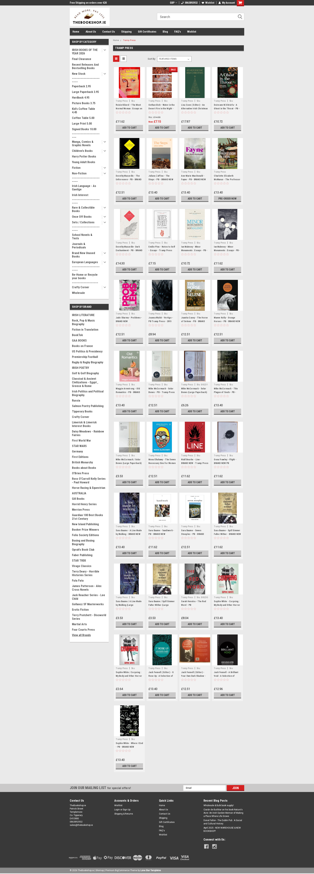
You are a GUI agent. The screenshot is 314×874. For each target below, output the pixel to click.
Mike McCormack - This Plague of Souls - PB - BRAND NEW (226, 392)
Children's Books (82, 151)
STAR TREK (79, 560)
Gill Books (78, 498)
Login (117, 809)
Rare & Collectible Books (83, 209)
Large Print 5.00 (82, 123)
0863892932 (191, 2)
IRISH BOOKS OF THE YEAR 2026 (85, 51)
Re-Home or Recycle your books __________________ (85, 278)
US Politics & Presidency (87, 351)
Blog (165, 31)
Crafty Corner (80, 287)
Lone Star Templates (150, 870)
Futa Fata (78, 580)
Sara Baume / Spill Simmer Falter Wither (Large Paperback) (161, 605)
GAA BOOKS (79, 340)
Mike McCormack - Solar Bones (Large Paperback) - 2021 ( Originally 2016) (194, 392)
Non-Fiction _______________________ (86, 177)
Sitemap (100, 870)
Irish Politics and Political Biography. (88, 393)
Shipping (126, 31)
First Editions (80, 457)
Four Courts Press (83, 629)
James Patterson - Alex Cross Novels (86, 587)
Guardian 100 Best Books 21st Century (87, 516)
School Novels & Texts (82, 236)
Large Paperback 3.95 (85, 92)
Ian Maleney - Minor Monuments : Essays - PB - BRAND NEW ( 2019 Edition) (194, 250)
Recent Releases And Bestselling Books (85, 66)
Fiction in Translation (85, 329)
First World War (81, 440)
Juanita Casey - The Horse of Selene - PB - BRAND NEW (194, 321)
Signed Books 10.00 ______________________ (86, 132)
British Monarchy (82, 462)
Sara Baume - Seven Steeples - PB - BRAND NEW (192, 534)
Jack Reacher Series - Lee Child (88, 596)
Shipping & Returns (123, 814)
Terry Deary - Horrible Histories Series (85, 573)
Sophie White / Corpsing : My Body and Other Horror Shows (129, 676)
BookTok (77, 335)
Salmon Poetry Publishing (88, 406)
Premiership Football (85, 357)
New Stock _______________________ (86, 77)
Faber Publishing (82, 555)
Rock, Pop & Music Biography (83, 322)
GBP (172, 2)
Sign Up (126, 809)
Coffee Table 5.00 (83, 118)
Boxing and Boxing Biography (83, 542)
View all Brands (81, 635)
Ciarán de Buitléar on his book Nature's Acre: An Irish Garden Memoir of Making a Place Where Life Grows (223, 812)
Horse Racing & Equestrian (88, 488)
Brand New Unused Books (83, 254)
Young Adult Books (83, 162)
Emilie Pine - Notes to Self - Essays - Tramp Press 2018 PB (161, 250)
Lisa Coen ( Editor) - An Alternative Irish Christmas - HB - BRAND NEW (194, 108)
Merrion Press (81, 509)
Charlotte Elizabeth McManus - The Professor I (227, 179)
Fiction (76, 167)
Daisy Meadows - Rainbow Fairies (88, 433)
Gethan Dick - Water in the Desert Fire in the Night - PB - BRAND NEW (161, 108)
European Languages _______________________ (86, 265)
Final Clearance (81, 59)
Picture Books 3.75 (83, 103)
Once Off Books (82, 216)
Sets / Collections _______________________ (86, 226)
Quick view (129, 95)
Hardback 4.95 (80, 97)
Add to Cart (129, 127)
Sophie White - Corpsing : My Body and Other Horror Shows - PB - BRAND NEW (227, 605)
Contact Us (108, 31)
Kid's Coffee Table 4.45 (83, 110)
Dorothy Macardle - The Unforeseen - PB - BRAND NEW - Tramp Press (128, 179)
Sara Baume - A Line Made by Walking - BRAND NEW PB (129, 534)
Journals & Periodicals (79, 245)
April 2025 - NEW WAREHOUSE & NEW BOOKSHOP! (222, 829)
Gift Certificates (147, 31)
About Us (91, 31)
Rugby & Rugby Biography (87, 362)
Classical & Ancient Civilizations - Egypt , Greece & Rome (85, 382)
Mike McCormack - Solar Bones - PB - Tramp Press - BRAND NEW (161, 392)
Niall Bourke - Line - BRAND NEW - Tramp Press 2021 (194, 463)
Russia (76, 400)
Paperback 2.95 (81, 86)
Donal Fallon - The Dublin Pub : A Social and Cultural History (223, 822)
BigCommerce (122, 870)
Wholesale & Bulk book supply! (219, 805)
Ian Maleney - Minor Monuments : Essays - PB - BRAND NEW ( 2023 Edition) (227, 250)
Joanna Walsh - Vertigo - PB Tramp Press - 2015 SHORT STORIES (160, 321)
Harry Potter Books (84, 156)
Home (76, 31)
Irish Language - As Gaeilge (84, 187)
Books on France (82, 346)
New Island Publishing (85, 524)
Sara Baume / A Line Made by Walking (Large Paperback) (129, 605)
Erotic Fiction (80, 609)
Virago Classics (81, 566)
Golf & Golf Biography (85, 373)
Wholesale (78, 293)
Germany (77, 451)
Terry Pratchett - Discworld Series (89, 616)
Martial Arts (79, 624)
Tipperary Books (82, 411)
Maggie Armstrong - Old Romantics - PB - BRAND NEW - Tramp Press (128, 392)
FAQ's (177, 31)
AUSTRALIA (79, 493)
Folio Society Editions (85, 535)
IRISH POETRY (80, 368)
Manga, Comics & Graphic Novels (82, 143)
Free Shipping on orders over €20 (88, 2)
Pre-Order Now (227, 198)
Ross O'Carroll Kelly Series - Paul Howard (89, 480)
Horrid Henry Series (84, 504)
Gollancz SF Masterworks (88, 604)
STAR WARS (79, 446)
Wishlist (209, 2)
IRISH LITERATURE (83, 315)
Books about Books (84, 468)
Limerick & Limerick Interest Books (84, 424)
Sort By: (152, 58)
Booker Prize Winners (85, 529)
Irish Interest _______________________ (86, 198)
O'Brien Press (80, 473)
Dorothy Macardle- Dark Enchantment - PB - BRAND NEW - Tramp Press (129, 250)
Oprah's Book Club (83, 549)
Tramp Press (129, 40)
